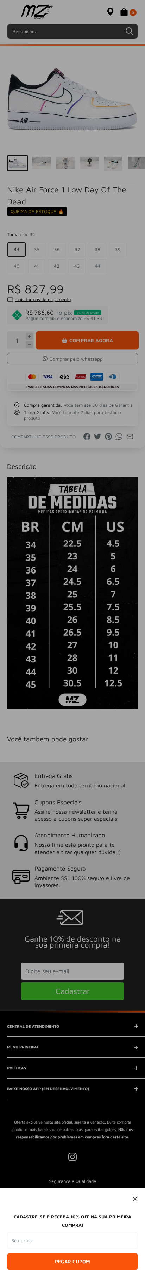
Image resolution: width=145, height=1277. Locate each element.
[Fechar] (135, 1198)
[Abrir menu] (10, 12)
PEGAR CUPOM (72, 1261)
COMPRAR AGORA (91, 340)
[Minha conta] (96, 11)
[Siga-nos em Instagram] (72, 1157)
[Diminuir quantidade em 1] (29, 344)
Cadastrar (73, 991)
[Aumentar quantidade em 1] (29, 336)
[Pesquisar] (129, 31)
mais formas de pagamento (43, 299)
